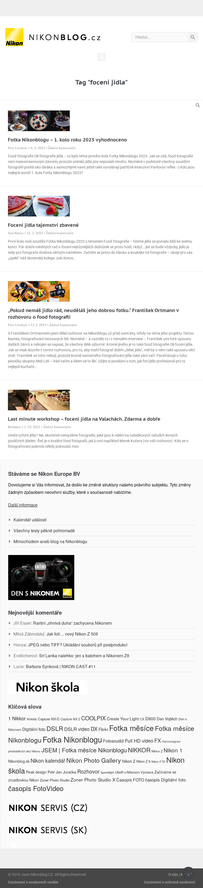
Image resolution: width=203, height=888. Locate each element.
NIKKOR (139, 749)
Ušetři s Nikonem (127, 772)
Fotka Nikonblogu (72, 739)
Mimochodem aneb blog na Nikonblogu (50, 541)
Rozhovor (88, 771)
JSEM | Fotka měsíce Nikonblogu (84, 750)
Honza (19, 645)
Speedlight (107, 772)
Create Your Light (123, 718)
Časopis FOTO (130, 780)
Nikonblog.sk (19, 761)
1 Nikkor (17, 718)
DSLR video (77, 729)
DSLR (55, 728)
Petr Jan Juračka (62, 772)
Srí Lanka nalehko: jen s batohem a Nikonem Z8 (84, 655)
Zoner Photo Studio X (93, 779)
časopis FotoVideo (35, 788)
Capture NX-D (48, 718)
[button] (101, 57)
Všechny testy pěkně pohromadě (44, 530)
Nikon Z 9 (143, 761)
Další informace (23, 505)
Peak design (36, 772)
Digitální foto (33, 729)
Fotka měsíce (131, 727)
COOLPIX (93, 718)
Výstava (147, 772)
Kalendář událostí (30, 520)
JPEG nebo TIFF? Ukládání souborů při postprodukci (77, 645)
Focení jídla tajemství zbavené (43, 225)
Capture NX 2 (70, 719)
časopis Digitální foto (165, 779)
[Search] (192, 37)
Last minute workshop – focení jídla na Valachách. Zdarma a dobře (84, 419)
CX (142, 719)
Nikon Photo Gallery (93, 760)
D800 (150, 719)
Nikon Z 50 (158, 761)
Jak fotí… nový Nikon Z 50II (72, 634)
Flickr (103, 729)
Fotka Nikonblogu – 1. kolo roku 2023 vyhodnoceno (67, 140)
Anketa (32, 719)
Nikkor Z (157, 751)
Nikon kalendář (48, 760)
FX (157, 740)
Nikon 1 (173, 750)
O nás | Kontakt (181, 874)
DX (94, 728)
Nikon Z (128, 761)
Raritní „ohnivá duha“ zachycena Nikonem (72, 623)
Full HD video (139, 740)
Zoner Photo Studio (55, 780)
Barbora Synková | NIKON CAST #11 (61, 666)
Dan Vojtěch (167, 718)
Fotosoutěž (113, 741)
